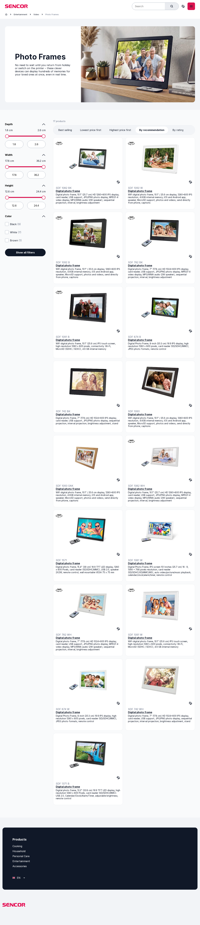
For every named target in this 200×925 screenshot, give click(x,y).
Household (18, 851)
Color (8, 216)
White (15, 232)
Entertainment (20, 14)
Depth (9, 124)
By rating (177, 130)
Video (36, 14)
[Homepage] (6, 14)
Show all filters (25, 252)
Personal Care (21, 856)
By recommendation (151, 130)
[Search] (172, 6)
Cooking (17, 846)
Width (8, 154)
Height (9, 185)
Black (15, 224)
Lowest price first (90, 130)
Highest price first (120, 130)
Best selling (65, 130)
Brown (16, 240)
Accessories (19, 866)
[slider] (7, 136)
